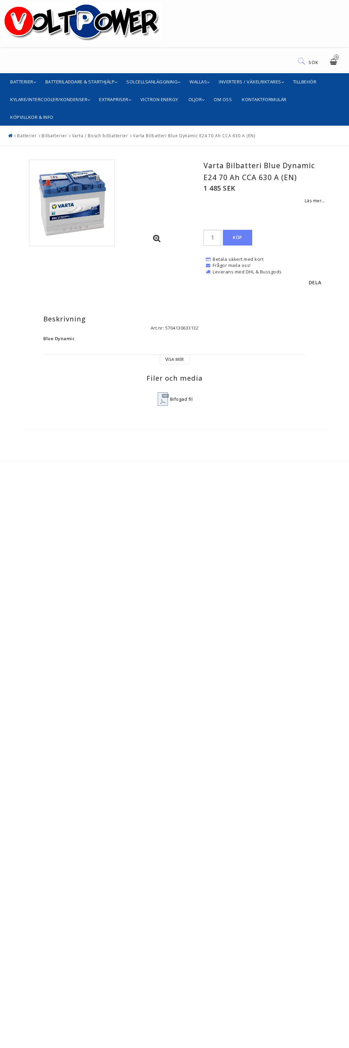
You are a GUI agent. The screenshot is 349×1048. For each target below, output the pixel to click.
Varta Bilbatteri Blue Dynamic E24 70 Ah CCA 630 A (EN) (194, 136)
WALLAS (198, 82)
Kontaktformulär (264, 99)
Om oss (223, 99)
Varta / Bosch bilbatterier (100, 136)
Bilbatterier (54, 136)
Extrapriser (113, 99)
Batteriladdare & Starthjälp (80, 82)
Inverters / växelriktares (250, 82)
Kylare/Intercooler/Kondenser (48, 99)
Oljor (195, 99)
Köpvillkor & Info (32, 117)
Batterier (21, 82)
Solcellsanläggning (152, 82)
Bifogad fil (181, 399)
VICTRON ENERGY (159, 99)
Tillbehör (305, 82)
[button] (156, 238)
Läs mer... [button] (315, 200)
